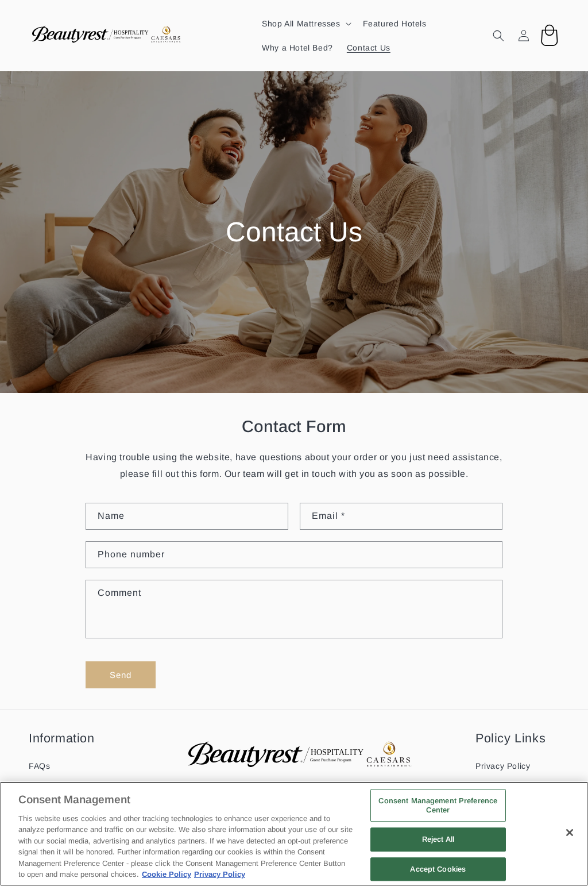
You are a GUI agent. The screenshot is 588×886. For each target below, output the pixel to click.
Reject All (438, 839)
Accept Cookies (438, 869)
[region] (294, 833)
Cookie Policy (166, 874)
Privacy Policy (502, 766)
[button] (305, 23)
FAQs (39, 766)
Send (120, 675)
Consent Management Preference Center (437, 805)
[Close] (569, 832)
